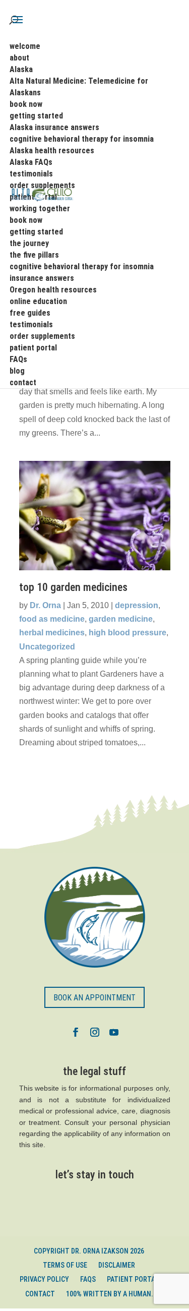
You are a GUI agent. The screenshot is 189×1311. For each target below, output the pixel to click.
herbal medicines (52, 632)
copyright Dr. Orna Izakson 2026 (89, 1251)
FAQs (88, 1279)
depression (136, 605)
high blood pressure (127, 632)
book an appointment (94, 997)
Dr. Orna (45, 605)
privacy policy (44, 1279)
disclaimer (116, 1265)
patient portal (133, 1279)
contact (40, 1294)
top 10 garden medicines (73, 587)
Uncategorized (47, 646)
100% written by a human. (109, 1294)
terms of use (65, 1265)
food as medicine (52, 619)
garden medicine (121, 619)
